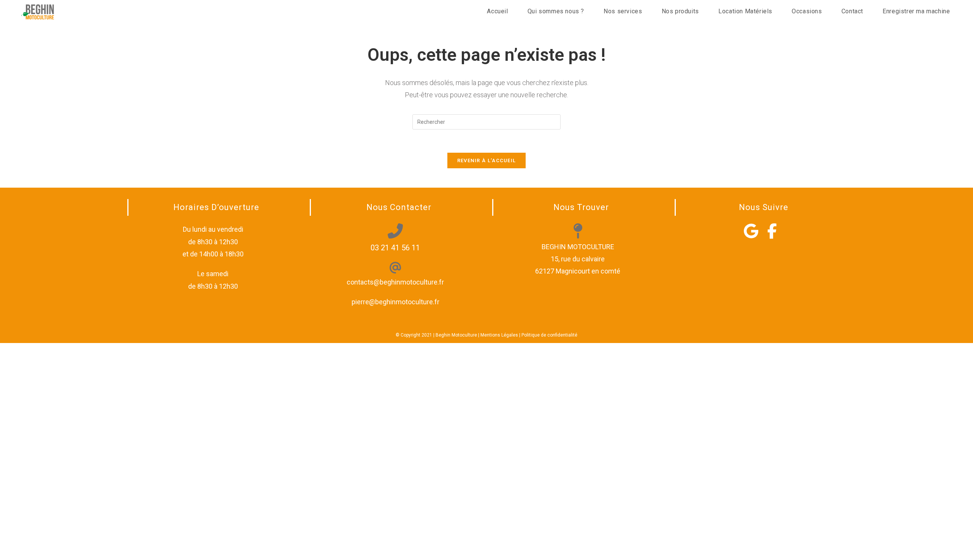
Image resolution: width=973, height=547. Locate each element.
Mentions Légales (499, 335)
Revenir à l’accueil (486, 160)
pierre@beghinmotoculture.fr (395, 302)
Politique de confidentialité (549, 335)
